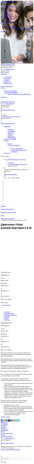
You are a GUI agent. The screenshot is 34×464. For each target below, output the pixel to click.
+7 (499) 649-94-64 (8, 6)
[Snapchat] (4, 57)
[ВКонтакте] (4, 34)
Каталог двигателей (7, 22)
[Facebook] (4, 36)
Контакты (4, 31)
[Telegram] (4, 41)
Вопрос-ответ (8, 19)
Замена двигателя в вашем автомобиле (19, 28)
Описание (7, 312)
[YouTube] (4, 42)
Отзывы (6, 16)
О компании (8, 13)
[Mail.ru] (4, 45)
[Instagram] (4, 39)
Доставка (7, 320)
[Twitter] (4, 37)
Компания (4, 10)
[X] (9, 420)
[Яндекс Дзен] (4, 52)
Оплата (6, 318)
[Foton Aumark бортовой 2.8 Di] (17, 247)
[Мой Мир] (7, 420)
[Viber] (4, 47)
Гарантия (7, 316)
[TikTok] (4, 54)
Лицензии (7, 14)
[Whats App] (4, 50)
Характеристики (9, 313)
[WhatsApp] (14, 420)
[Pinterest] (5, 56)
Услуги (3, 24)
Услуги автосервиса (10, 27)
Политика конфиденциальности (10, 449)
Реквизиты (7, 17)
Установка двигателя (10, 315)
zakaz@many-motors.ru (10, 174)
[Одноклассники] (4, 44)
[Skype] (16, 420)
